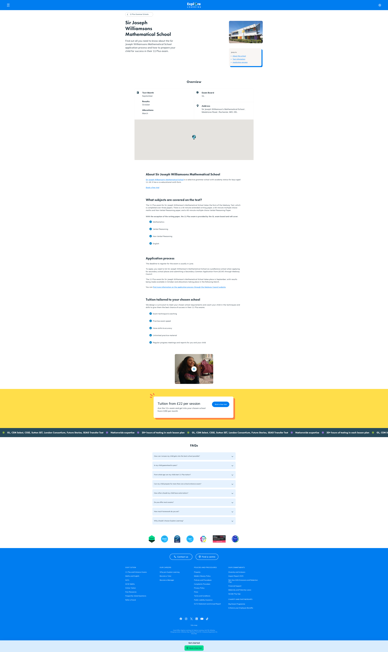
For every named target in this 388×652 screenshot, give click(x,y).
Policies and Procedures (203, 580)
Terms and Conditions (202, 596)
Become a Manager (167, 580)
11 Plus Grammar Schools (139, 14)
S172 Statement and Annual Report (207, 604)
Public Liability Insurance (203, 600)
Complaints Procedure (202, 584)
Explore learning (194, 5)
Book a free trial (152, 187)
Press (196, 592)
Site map (194, 625)
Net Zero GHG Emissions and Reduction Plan (243, 581)
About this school (239, 56)
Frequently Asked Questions (135, 596)
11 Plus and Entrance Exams (136, 572)
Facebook (180, 618)
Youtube (201, 618)
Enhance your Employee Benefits (240, 608)
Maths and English (132, 576)
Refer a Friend (130, 600)
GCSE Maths (130, 584)
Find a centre (208, 556)
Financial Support (234, 586)
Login (379, 5)
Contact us (182, 556)
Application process (240, 62)
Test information (239, 59)
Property (197, 572)
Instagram (186, 618)
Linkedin (196, 618)
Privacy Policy (199, 588)
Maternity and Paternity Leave (239, 590)
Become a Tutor (165, 576)
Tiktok (207, 618)
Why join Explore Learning (169, 572)
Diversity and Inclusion (236, 572)
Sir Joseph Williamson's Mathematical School (165, 179)
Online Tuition (130, 588)
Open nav (8, 5)
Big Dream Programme (236, 604)
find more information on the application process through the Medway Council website (189, 287)
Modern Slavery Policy (202, 576)
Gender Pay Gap (234, 594)
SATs (127, 580)
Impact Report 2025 (235, 576)
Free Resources (131, 592)
